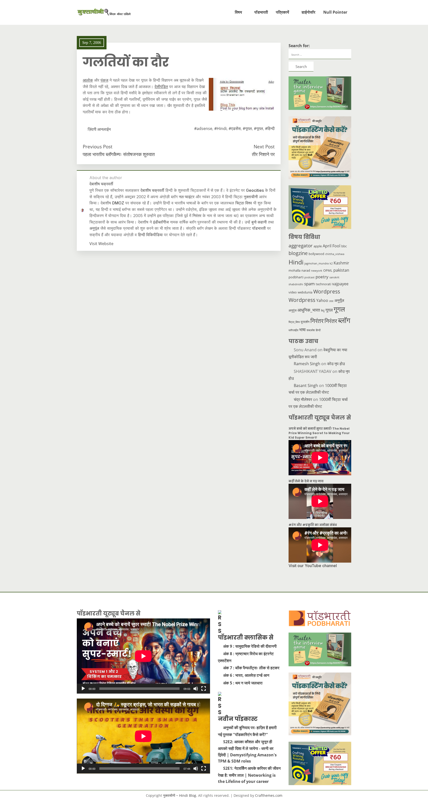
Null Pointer (335, 12)
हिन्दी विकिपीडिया (150, 234)
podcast (309, 277)
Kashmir (341, 263)
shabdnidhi (296, 284)
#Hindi (220, 128)
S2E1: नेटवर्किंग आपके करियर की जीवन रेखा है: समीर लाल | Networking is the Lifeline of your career (249, 775)
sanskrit (334, 277)
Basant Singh (306, 385)
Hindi (296, 262)
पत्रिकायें (282, 12)
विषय (238, 12)
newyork (316, 270)
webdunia (305, 292)
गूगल (329, 310)
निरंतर (196, 215)
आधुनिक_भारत (308, 310)
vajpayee (340, 284)
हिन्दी (318, 330)
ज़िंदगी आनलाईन (99, 129)
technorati (323, 284)
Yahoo (322, 300)
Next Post (264, 146)
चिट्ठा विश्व (243, 202)
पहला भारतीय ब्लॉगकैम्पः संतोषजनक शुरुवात (119, 154)
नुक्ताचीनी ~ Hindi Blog (179, 795)
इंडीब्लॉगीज (161, 222)
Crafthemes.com (268, 795)
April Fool (331, 246)
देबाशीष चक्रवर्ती (152, 190)
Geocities (255, 190)
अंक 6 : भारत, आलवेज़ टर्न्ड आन (246, 675)
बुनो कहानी (259, 222)
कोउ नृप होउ (336, 363)
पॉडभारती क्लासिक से (245, 637)
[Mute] (195, 688)
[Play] (83, 688)
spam (309, 284)
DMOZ (118, 202)
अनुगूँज (339, 300)
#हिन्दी (270, 128)
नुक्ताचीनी (251, 196)
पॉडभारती (261, 12)
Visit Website (101, 243)
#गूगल (247, 128)
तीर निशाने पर (263, 154)
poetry (322, 277)
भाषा (302, 329)
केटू (322, 310)
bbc (344, 246)
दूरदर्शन (305, 322)
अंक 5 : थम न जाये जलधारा (243, 683)
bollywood (316, 254)
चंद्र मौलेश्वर (303, 399)
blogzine (298, 253)
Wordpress (326, 291)
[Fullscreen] (203, 688)
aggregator (301, 245)
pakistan (341, 270)
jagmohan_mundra (316, 263)
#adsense (203, 128)
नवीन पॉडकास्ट (238, 719)
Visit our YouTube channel (313, 565)
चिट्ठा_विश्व (294, 322)
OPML (327, 270)
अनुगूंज (94, 228)
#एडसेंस (235, 128)
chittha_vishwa (334, 254)
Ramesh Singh (307, 363)
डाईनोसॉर (308, 12)
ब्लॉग (344, 320)
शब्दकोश (311, 330)
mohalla (294, 270)
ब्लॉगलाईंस (293, 330)
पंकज (104, 80)
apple (318, 246)
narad (305, 270)
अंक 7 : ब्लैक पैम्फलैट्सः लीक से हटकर (251, 668)
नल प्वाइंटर (186, 196)
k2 (331, 263)
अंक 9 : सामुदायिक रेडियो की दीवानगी (250, 646)
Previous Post (97, 146)
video (293, 292)
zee (331, 301)
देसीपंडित (161, 86)
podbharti (296, 277)
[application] (143, 656)
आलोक (88, 80)
